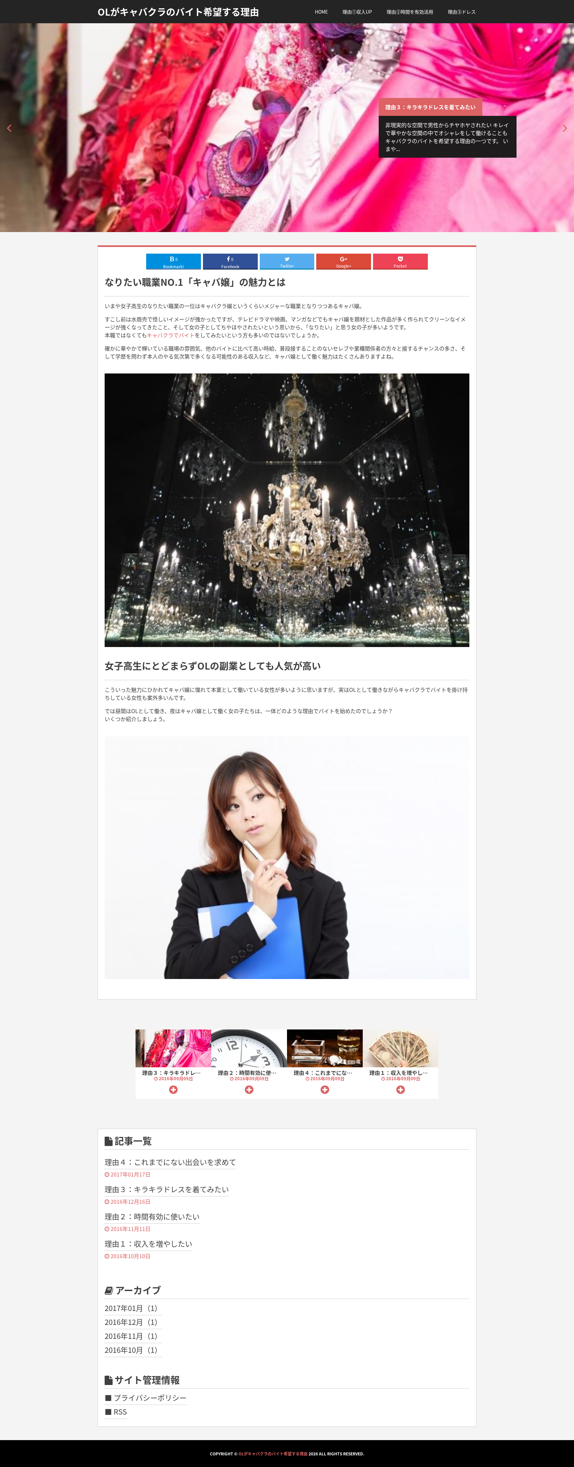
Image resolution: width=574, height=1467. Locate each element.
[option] (287, 127)
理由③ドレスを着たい (471, 11)
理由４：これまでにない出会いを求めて (341, 1073)
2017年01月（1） (133, 1307)
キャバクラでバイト (171, 335)
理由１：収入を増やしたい (401, 1073)
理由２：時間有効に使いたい (252, 1073)
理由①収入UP (357, 11)
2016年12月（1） (133, 1321)
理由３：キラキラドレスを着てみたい (430, 107)
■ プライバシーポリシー (146, 1397)
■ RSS (116, 1411)
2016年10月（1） (133, 1349)
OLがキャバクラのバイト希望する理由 (273, 1453)
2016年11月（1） (133, 1335)
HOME (321, 11)
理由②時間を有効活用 (410, 11)
